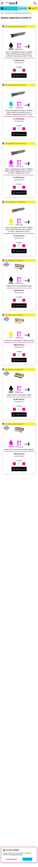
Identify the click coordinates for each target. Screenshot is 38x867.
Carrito (33, 8)
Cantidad (19, 67)
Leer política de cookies (15, 854)
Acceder (24, 8)
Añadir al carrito (21, 75)
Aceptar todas (27, 859)
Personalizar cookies (11, 859)
